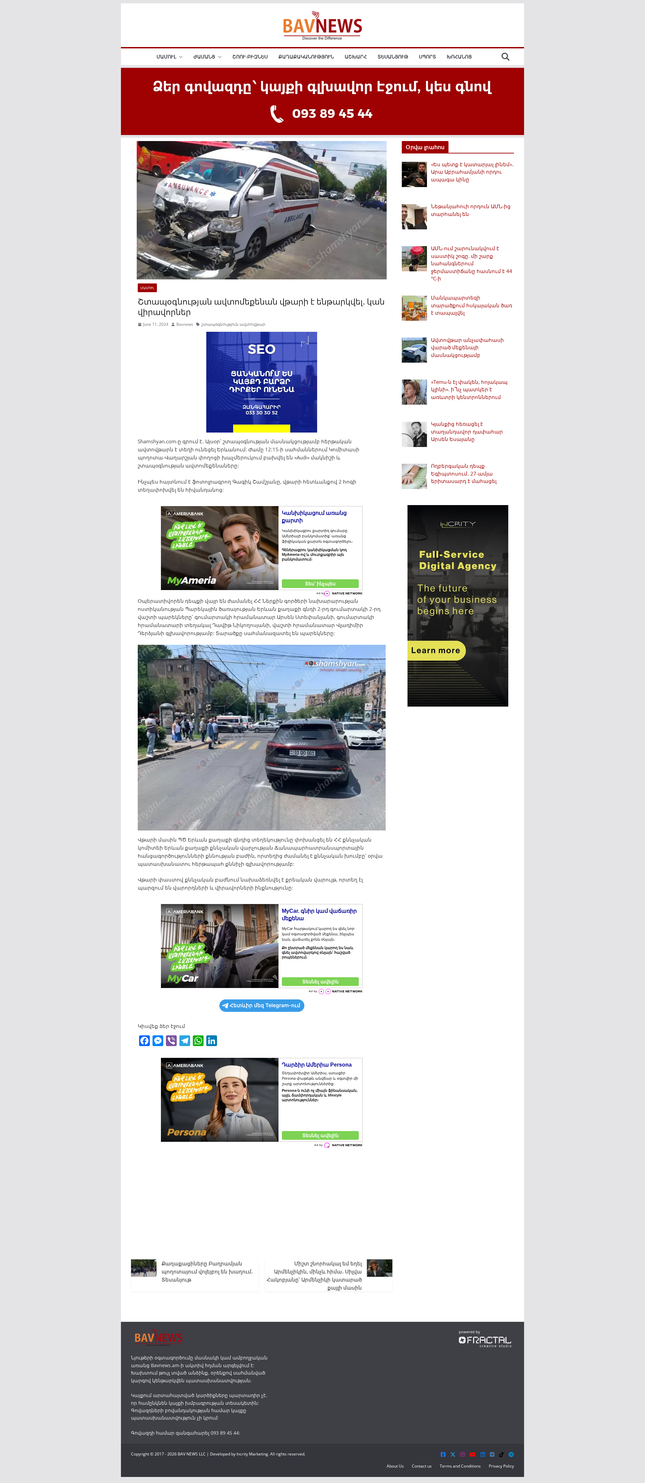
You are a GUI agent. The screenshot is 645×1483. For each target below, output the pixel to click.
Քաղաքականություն (306, 56)
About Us (395, 1466)
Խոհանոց (459, 56)
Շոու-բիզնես (250, 56)
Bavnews (184, 324)
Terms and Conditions (460, 1466)
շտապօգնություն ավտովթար (233, 324)
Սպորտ (427, 56)
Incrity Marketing (252, 1454)
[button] (179, 56)
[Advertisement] (261, 1202)
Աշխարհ (356, 56)
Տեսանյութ (393, 56)
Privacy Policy (501, 1466)
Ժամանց (204, 56)
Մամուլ (166, 56)
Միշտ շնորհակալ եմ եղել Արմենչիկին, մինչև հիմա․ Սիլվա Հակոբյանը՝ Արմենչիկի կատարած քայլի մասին (314, 1275)
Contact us (422, 1466)
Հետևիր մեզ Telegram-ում (265, 1005)
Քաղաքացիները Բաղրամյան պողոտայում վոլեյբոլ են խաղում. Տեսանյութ (207, 1271)
